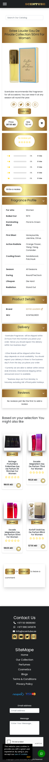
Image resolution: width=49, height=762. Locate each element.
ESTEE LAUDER (33, 309)
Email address (24, 705)
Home (24, 655)
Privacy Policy (24, 684)
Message (24, 718)
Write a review (13, 189)
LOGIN (10, 571)
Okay (29, 757)
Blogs (24, 674)
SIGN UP (24, 571)
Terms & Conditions (24, 679)
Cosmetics (24, 669)
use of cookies (21, 754)
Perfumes (24, 664)
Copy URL (24, 111)
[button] (5, 65)
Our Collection (24, 659)
